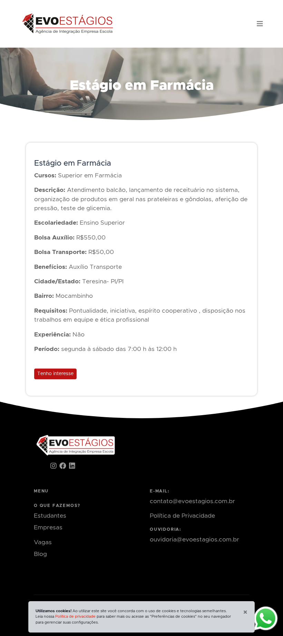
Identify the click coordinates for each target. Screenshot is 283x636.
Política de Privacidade (182, 516)
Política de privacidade (75, 616)
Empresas (48, 528)
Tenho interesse (55, 373)
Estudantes (50, 516)
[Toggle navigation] (260, 24)
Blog (40, 554)
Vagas (43, 542)
